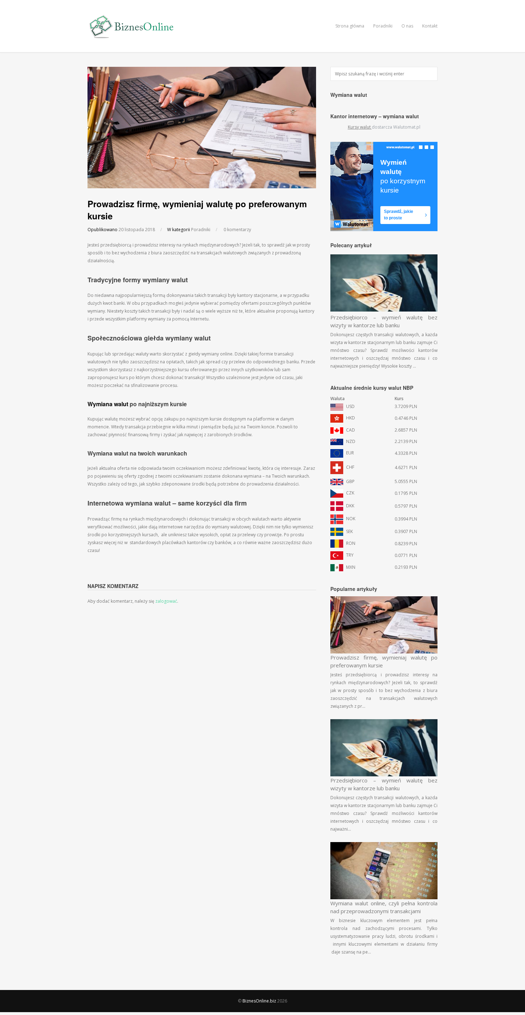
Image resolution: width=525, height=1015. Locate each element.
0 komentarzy (237, 230)
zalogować (166, 601)
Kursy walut (360, 127)
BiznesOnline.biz (259, 1001)
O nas (407, 26)
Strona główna (349, 26)
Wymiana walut (108, 404)
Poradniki (382, 26)
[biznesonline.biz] (132, 37)
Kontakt (430, 26)
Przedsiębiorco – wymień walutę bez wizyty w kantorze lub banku (384, 321)
